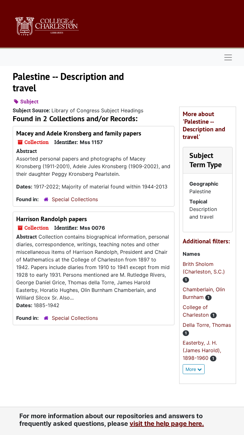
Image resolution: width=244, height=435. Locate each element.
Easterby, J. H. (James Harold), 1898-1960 (202, 350)
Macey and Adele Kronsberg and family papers (78, 133)
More (191, 369)
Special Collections (75, 199)
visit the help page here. (167, 423)
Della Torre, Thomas (207, 325)
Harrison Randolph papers (51, 219)
